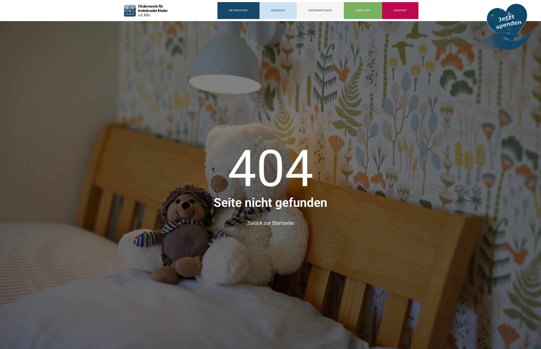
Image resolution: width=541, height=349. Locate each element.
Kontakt (400, 10)
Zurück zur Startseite (270, 223)
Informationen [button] (320, 10)
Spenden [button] (278, 10)
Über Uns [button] (362, 10)
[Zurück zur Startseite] (146, 10)
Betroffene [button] (238, 10)
